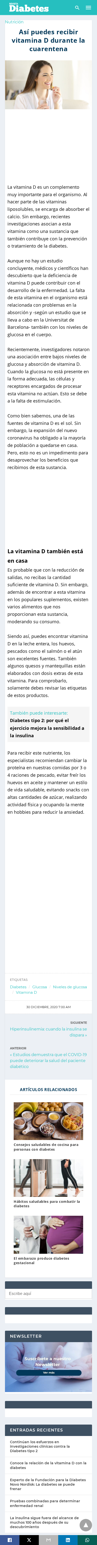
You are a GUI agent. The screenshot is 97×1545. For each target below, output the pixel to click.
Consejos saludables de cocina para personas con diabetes (46, 1146)
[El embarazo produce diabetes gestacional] (48, 1234)
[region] (48, 146)
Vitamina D (26, 992)
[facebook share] (9, 1540)
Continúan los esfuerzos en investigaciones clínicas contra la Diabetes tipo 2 (40, 1446)
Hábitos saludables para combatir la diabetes (47, 1203)
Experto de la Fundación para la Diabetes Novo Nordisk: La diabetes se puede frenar (48, 1484)
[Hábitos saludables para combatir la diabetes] (48, 1178)
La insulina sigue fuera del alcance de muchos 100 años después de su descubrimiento (44, 1522)
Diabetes (18, 987)
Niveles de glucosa (70, 987)
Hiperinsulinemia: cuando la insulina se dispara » (48, 1031)
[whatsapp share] (87, 1540)
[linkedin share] (68, 1540)
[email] (48, 1540)
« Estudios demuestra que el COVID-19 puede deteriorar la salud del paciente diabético (48, 1060)
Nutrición (14, 22)
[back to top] (86, 1525)
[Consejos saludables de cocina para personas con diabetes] (48, 1121)
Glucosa (39, 987)
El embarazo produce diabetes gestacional (41, 1260)
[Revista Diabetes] (28, 7)
